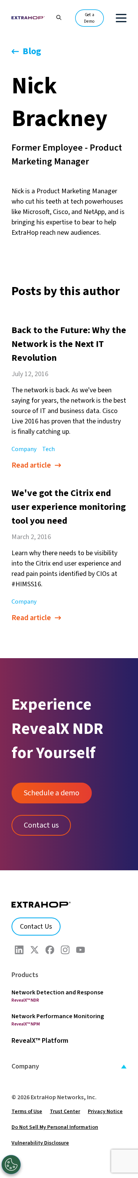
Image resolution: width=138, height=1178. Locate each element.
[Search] (55, 16)
